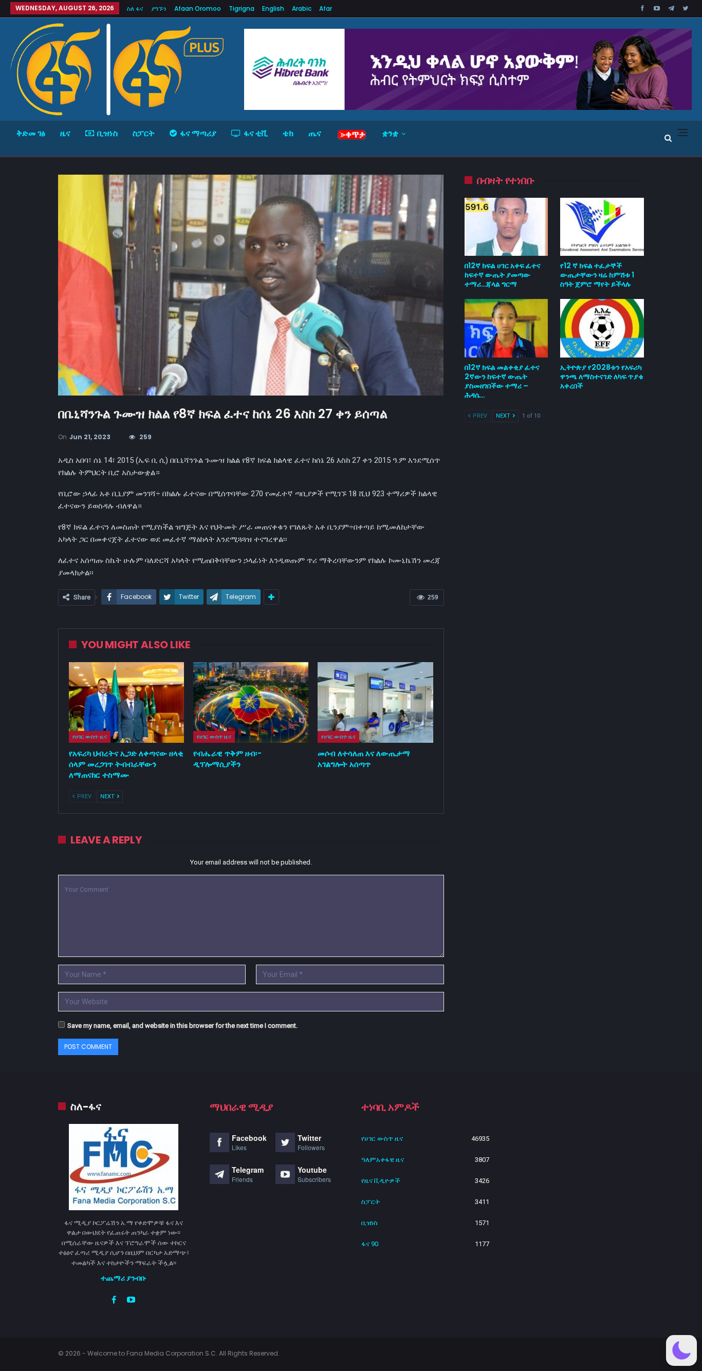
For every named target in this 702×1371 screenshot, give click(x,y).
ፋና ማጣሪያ (198, 133)
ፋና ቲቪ (256, 133)
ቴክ (288, 133)
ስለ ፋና (135, 8)
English (273, 8)
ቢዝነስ (107, 133)
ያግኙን (159, 8)
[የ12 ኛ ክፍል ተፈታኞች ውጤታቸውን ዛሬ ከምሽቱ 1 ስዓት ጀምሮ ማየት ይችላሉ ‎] (602, 227)
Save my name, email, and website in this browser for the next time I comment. (182, 1025)
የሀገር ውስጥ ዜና (89, 737)
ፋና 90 (369, 1244)
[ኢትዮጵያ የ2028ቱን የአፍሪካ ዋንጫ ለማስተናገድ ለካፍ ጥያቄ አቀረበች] (602, 328)
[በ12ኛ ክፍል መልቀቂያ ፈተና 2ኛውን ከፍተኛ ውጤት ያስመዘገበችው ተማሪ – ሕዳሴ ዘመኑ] (506, 328)
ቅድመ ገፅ (30, 133)
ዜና (65, 133)
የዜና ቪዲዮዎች (380, 1181)
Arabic (301, 8)
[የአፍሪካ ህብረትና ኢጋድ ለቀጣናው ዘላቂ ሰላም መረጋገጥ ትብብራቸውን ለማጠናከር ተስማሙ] (126, 702)
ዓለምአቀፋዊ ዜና (382, 1159)
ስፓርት (144, 133)
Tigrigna (241, 8)
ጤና (314, 133)
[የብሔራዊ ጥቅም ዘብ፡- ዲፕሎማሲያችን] (250, 702)
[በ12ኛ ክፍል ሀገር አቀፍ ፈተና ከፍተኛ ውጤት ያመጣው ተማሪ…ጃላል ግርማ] (506, 227)
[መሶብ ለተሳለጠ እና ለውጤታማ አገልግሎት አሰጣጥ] (375, 702)
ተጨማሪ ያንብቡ (123, 1278)
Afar (325, 8)
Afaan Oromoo (197, 8)
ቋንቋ (390, 133)
